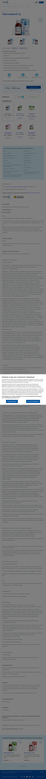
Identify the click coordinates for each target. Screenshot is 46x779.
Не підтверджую (33, 401)
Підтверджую (12, 401)
